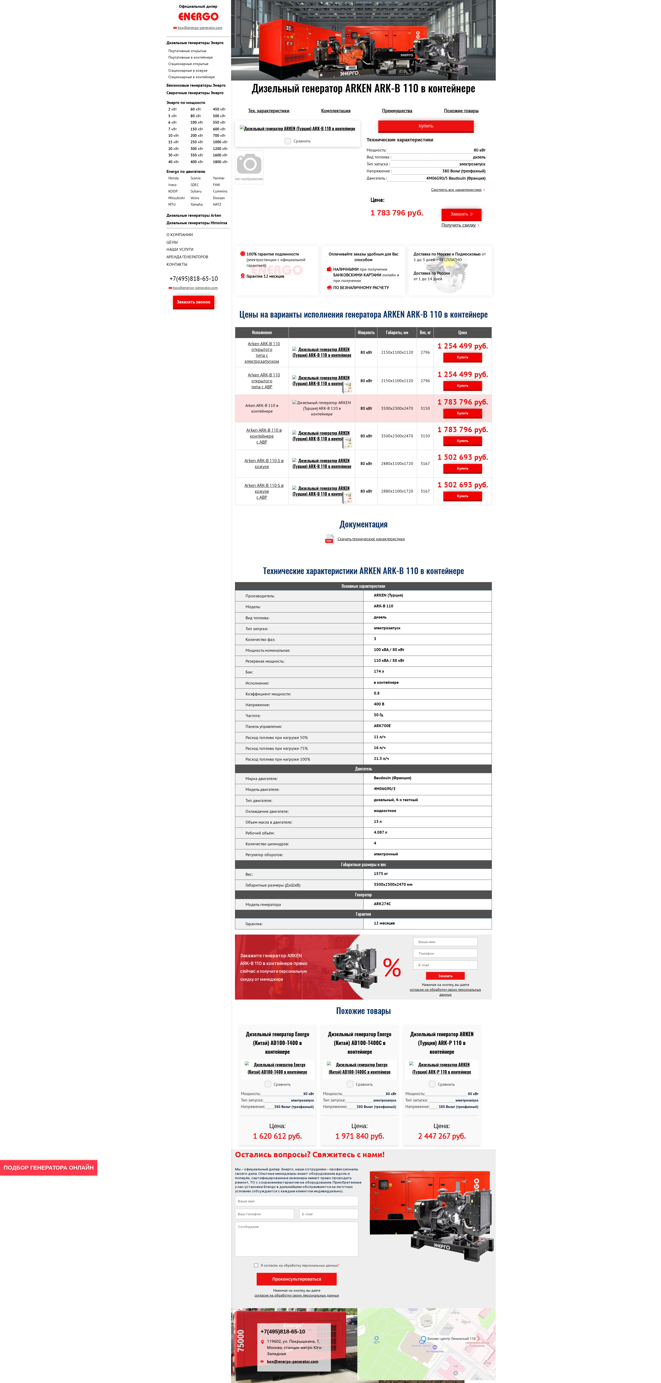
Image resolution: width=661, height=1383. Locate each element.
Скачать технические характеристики (371, 538)
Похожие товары (461, 111)
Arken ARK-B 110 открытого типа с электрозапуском (262, 352)
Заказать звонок (193, 302)
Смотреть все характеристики (456, 190)
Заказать (459, 214)
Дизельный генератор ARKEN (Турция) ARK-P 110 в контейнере (442, 1043)
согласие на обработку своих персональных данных (445, 992)
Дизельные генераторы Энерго (195, 42)
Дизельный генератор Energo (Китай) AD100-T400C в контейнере (359, 1043)
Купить (462, 357)
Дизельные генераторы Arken (194, 215)
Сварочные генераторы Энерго (195, 92)
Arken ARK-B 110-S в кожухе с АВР (264, 491)
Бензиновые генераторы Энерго (196, 85)
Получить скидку (459, 225)
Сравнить (302, 140)
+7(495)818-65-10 (194, 279)
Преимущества (397, 111)
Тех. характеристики (268, 111)
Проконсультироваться (296, 1279)
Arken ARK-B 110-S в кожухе (264, 463)
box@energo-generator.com (200, 27)
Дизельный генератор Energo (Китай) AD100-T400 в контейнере (277, 1043)
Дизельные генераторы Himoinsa (197, 222)
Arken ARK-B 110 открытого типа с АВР (264, 381)
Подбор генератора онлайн (49, 1167)
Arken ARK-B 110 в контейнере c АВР (264, 436)
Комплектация (336, 111)
